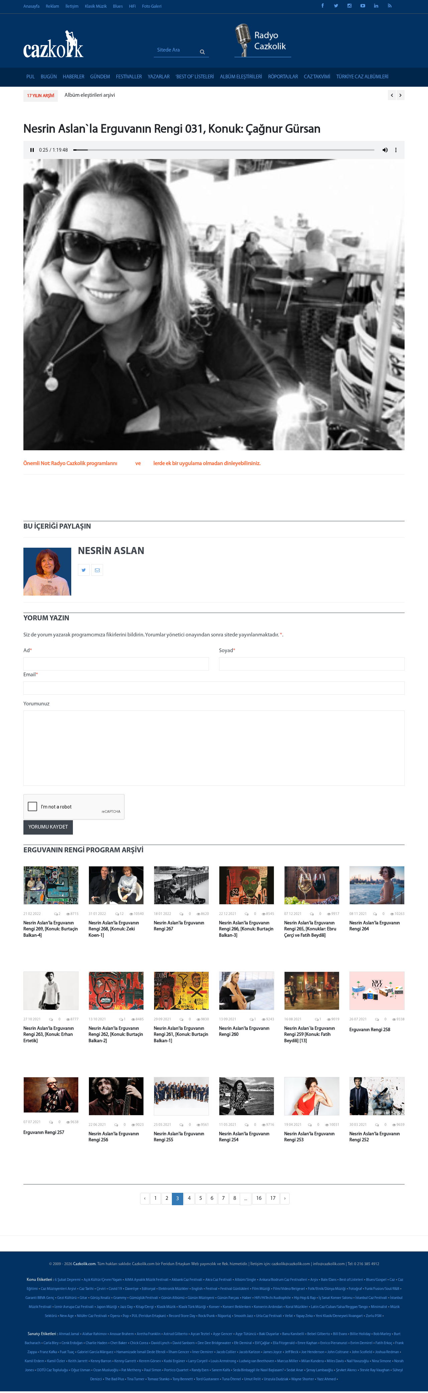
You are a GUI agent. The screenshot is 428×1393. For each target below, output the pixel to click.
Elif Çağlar (262, 1343)
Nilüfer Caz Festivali (92, 1316)
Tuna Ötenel (231, 1379)
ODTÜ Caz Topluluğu (52, 1370)
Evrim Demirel (361, 1343)
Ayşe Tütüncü (245, 1334)
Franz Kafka (48, 1352)
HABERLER (73, 77)
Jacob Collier (226, 1352)
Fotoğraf (355, 1289)
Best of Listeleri (351, 1280)
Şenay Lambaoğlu (319, 1370)
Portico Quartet (176, 1370)
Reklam (52, 6)
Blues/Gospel (376, 1280)
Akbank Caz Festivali (187, 1280)
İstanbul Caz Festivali (371, 1298)
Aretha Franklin (148, 1334)
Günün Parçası (228, 1298)
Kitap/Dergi (145, 1307)
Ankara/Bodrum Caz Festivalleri (283, 1280)
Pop (126, 1316)
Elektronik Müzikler (173, 1289)
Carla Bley (51, 1343)
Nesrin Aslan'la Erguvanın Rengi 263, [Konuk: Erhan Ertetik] (48, 1034)
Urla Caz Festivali (269, 1316)
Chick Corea (139, 1343)
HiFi (132, 6)
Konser (214, 1307)
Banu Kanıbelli (293, 1334)
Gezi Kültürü (67, 1298)
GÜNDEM (100, 77)
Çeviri (101, 1289)
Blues (118, 6)
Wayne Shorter (302, 1379)
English (197, 1289)
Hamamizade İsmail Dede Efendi (141, 1352)
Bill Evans (340, 1334)
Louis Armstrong (223, 1361)
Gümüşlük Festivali (143, 1298)
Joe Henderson (312, 1352)
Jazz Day (126, 1307)
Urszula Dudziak (276, 1379)
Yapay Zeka (304, 1316)
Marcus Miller (287, 1361)
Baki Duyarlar (269, 1334)
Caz (392, 1280)
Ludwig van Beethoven (256, 1361)
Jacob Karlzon (249, 1352)
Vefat (289, 1316)
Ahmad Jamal (69, 1334)
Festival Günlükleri (234, 1289)
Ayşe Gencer (222, 1334)
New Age (67, 1316)
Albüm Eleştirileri (241, 77)
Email (30, 675)
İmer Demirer (202, 1352)
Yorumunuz (36, 704)
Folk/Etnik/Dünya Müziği (327, 1289)
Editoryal (148, 1289)
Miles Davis (335, 1361)
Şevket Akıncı (346, 1370)
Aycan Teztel (200, 1334)
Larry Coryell (198, 1361)
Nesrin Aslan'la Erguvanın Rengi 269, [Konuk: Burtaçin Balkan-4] (50, 929)
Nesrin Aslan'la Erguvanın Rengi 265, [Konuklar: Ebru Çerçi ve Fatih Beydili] (310, 929)
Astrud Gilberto (176, 1334)
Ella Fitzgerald (284, 1343)
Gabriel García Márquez (95, 1352)
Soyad (227, 650)
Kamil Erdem (34, 1361)
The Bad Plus (114, 1379)
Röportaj (224, 1316)
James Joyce (272, 1352)
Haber (246, 1298)
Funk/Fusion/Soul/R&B (382, 1289)
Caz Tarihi (86, 1289)
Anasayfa (31, 6)
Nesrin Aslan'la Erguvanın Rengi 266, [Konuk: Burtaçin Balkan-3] (246, 929)
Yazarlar (159, 77)
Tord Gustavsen (207, 1379)
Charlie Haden (96, 1343)
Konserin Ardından (268, 1307)
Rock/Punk (206, 1316)
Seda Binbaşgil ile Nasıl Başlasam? (258, 1370)
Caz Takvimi (317, 77)
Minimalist (379, 1307)
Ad (27, 650)
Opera (115, 1316)
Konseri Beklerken (237, 1307)
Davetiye (132, 1289)
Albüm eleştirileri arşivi (90, 95)
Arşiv (314, 1280)
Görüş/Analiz (100, 1298)
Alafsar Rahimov (94, 1334)
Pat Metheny (131, 1370)
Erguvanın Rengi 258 (369, 1029)
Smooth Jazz (243, 1316)
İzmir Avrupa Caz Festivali (74, 1307)
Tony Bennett (183, 1379)
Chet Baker (118, 1343)
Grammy (119, 1298)
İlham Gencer (179, 1352)
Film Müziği (261, 1289)
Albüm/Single (245, 1280)
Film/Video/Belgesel (289, 1289)
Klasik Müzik (96, 6)
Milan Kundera (312, 1361)
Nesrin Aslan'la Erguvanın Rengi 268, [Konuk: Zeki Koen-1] (114, 929)
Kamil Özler (56, 1361)
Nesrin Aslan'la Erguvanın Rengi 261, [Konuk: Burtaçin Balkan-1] (181, 1034)
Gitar (83, 1298)
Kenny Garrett (125, 1361)
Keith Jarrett (78, 1361)
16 (258, 1198)
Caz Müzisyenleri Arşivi (58, 1289)
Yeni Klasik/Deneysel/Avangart (339, 1316)
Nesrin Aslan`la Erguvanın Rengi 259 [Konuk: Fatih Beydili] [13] (309, 1034)
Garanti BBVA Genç (39, 1298)
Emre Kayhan (307, 1343)
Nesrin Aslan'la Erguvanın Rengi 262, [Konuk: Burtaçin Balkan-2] (116, 1034)
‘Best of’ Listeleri (195, 77)
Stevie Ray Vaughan (375, 1370)
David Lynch (160, 1343)
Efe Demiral (243, 1343)
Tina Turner (135, 1379)
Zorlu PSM (374, 1316)
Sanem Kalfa (221, 1370)
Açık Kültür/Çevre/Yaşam (103, 1280)
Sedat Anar (295, 1370)
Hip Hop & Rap (305, 1298)
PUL (30, 77)
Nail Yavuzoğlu (358, 1361)
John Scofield (362, 1352)
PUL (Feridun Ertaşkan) (149, 1316)
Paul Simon (152, 1370)
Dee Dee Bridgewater (214, 1343)
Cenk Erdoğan (72, 1343)
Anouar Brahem (122, 1334)
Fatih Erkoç (384, 1343)
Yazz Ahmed (326, 1379)
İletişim (72, 6)
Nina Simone (381, 1361)
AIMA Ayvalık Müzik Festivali (147, 1280)
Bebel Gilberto (318, 1334)
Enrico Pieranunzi (333, 1343)
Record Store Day (182, 1316)
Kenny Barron (101, 1361)
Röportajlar (283, 77)
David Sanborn (184, 1343)
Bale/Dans (328, 1280)
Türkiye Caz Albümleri (362, 77)
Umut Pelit (252, 1379)
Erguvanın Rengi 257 (43, 1132)
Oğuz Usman (80, 1370)
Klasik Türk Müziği (192, 1307)
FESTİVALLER (129, 77)
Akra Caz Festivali (218, 1280)
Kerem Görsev (150, 1361)
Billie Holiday (360, 1334)
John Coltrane (338, 1352)
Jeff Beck (291, 1352)
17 (273, 1198)
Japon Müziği (107, 1307)
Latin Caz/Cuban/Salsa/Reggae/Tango (339, 1307)
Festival (211, 1289)
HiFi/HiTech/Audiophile (272, 1298)
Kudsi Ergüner (174, 1361)
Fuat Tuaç (67, 1352)
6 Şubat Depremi (68, 1280)
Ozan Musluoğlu (105, 1370)
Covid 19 (115, 1289)
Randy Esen (200, 1370)
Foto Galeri (152, 6)
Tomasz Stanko (158, 1379)
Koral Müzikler (297, 1307)
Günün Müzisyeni (201, 1298)
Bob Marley (382, 1334)
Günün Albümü (173, 1298)
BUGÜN (49, 77)
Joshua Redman (387, 1352)
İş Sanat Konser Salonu (335, 1298)
